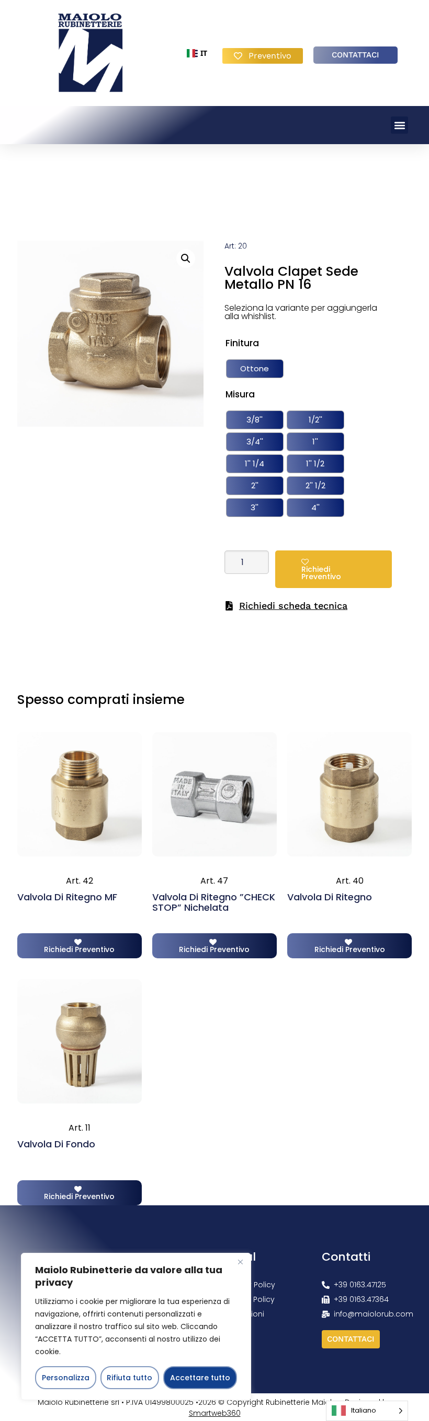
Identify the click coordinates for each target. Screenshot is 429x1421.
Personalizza (65, 1377)
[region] (136, 1326)
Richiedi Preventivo (321, 573)
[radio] (255, 369)
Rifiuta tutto (129, 1377)
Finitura (242, 343)
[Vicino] (240, 1261)
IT (193, 53)
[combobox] (193, 53)
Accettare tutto (200, 1377)
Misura (240, 394)
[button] (399, 125)
